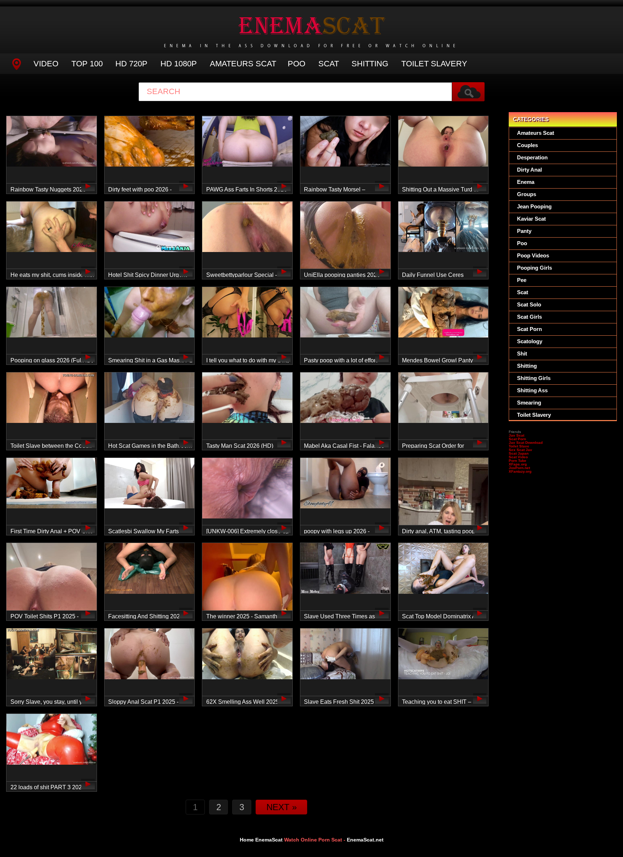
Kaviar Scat (531, 219)
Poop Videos (533, 255)
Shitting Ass (532, 390)
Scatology (529, 341)
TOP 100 (87, 63)
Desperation (532, 157)
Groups (526, 194)
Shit (522, 353)
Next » (281, 807)
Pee (521, 280)
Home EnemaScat (261, 840)
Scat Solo (529, 304)
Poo (296, 63)
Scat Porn (529, 329)
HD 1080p (178, 63)
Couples (527, 145)
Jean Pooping (534, 206)
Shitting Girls (534, 378)
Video (46, 63)
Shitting (370, 63)
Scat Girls (529, 317)
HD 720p (131, 63)
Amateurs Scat (243, 63)
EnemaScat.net (365, 840)
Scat (328, 63)
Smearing (529, 402)
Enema (525, 182)
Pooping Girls (534, 268)
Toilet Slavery (434, 63)
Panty (524, 231)
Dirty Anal (529, 170)
